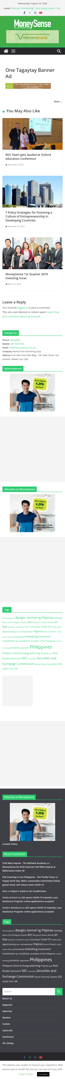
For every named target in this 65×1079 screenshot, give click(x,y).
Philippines (41, 647)
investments (8, 640)
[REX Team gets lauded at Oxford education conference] (32, 120)
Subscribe (7, 1030)
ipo (17, 641)
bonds (51, 622)
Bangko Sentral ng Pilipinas (34, 618)
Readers (6, 1017)
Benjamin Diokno (40, 622)
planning (35, 653)
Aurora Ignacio (8, 618)
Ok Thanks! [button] (43, 1074)
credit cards (56, 627)
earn (18, 631)
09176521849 (17, 343)
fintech (53, 631)
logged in (22, 307)
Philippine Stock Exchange (15, 653)
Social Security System (46, 664)
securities (32, 658)
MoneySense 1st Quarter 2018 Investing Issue (26, 276)
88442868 (15, 340)
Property (45, 653)
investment (44, 636)
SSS (60, 664)
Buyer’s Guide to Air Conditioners (28, 891)
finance (46, 632)
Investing (31, 636)
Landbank (24, 640)
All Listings (8, 1043)
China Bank (35, 627)
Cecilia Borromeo (22, 627)
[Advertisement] (32, 449)
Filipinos (38, 631)
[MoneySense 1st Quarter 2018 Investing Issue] (32, 239)
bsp (4, 626)
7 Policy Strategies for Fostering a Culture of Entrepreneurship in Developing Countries (28, 216)
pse (50, 653)
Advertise (7, 1011)
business (11, 627)
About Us (7, 998)
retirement (15, 658)
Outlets (6, 1023)
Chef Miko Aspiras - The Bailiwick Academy (24, 863)
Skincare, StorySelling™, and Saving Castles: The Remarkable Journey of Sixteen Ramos (35, 10)
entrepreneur (27, 631)
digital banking (9, 631)
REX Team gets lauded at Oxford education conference (28, 157)
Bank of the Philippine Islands (14, 622)
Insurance (20, 636)
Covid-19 (45, 626)
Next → (58, 101)
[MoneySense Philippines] (6, 51)
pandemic (14, 647)
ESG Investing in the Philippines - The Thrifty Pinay (28, 877)
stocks (5, 668)
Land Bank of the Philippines (42, 641)
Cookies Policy (9, 844)
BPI (56, 622)
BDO (30, 622)
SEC (24, 658)
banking (58, 617)
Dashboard (8, 1036)
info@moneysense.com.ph (22, 347)
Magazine (7, 1004)
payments (24, 647)
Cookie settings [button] (25, 1074)
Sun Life (13, 668)
